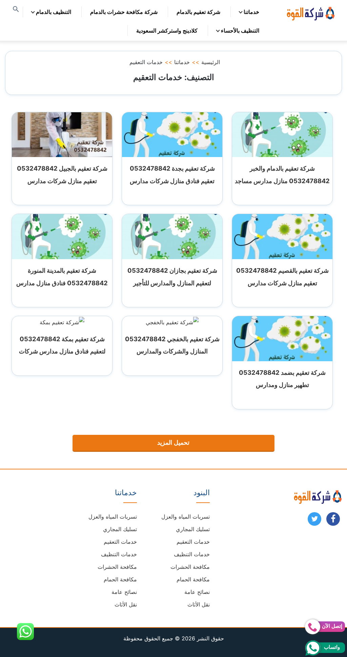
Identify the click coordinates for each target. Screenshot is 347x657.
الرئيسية (210, 62)
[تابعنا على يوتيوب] (314, 521)
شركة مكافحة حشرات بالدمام (124, 11)
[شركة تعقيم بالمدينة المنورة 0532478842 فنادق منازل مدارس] (62, 236)
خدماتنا (251, 11)
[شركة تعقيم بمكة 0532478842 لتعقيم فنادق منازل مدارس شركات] (62, 321)
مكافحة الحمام (193, 579)
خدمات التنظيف (192, 554)
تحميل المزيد (173, 442)
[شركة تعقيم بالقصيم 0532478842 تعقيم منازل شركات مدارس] (282, 236)
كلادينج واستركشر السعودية (167, 30)
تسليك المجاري (193, 529)
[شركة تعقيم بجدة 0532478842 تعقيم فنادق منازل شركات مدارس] (172, 134)
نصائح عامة (197, 591)
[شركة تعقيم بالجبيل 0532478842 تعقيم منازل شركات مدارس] (62, 134)
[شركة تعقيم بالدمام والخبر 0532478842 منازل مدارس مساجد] (282, 134)
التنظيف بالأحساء (240, 30)
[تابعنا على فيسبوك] (333, 521)
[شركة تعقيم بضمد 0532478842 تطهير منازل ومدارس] (282, 338)
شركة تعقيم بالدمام (198, 11)
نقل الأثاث (198, 604)
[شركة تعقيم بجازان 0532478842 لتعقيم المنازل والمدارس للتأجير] (172, 236)
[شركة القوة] (310, 13)
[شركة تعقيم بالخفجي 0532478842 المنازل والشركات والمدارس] (172, 321)
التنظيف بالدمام (53, 11)
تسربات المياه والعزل (185, 516)
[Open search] (16, 9)
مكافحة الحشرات (190, 566)
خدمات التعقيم (193, 541)
